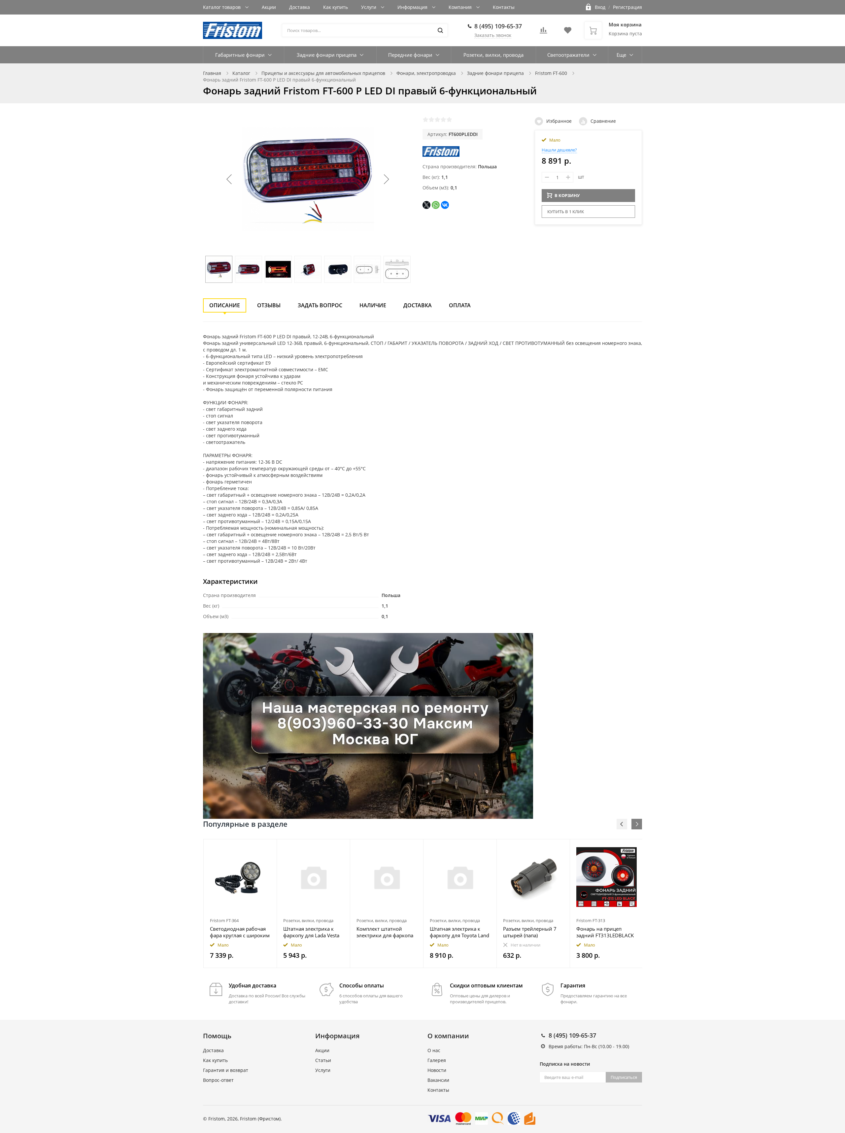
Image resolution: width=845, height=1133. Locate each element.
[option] (240, 903)
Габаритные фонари (240, 54)
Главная (212, 73)
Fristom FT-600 (551, 73)
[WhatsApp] (436, 205)
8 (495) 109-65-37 (498, 26)
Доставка (299, 7)
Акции (269, 7)
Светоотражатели (568, 54)
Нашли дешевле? (559, 150)
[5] (449, 119)
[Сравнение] (268, 848)
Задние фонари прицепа (326, 54)
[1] (425, 119)
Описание (224, 305)
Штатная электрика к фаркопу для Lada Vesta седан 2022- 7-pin (311, 932)
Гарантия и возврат (225, 1070)
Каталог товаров (222, 7)
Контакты (504, 7)
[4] (443, 119)
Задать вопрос (320, 305)
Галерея (436, 1060)
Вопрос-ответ (218, 1080)
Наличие (372, 305)
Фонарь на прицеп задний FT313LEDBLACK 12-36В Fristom (605, 932)
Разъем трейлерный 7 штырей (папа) (530, 932)
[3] (437, 119)
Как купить (335, 7)
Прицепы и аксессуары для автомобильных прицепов (323, 73)
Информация (413, 7)
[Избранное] (256, 848)
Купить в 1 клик (565, 212)
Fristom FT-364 (224, 920)
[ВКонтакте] (445, 205)
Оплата (460, 305)
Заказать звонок (492, 35)
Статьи (323, 1060)
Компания (461, 7)
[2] (431, 119)
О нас (433, 1050)
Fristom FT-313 (590, 920)
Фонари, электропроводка (426, 73)
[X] (426, 205)
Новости (436, 1070)
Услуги (369, 7)
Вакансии (438, 1080)
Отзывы (269, 305)
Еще (621, 54)
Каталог (241, 73)
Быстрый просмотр (240, 877)
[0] (543, 32)
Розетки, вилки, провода (493, 54)
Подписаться (624, 1077)
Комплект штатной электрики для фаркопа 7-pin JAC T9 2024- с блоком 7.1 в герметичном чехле (384, 932)
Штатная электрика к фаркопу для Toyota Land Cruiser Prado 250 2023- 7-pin (459, 932)
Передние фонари (410, 54)
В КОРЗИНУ (567, 195)
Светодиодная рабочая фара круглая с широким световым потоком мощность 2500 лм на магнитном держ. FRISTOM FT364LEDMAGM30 (240, 932)
